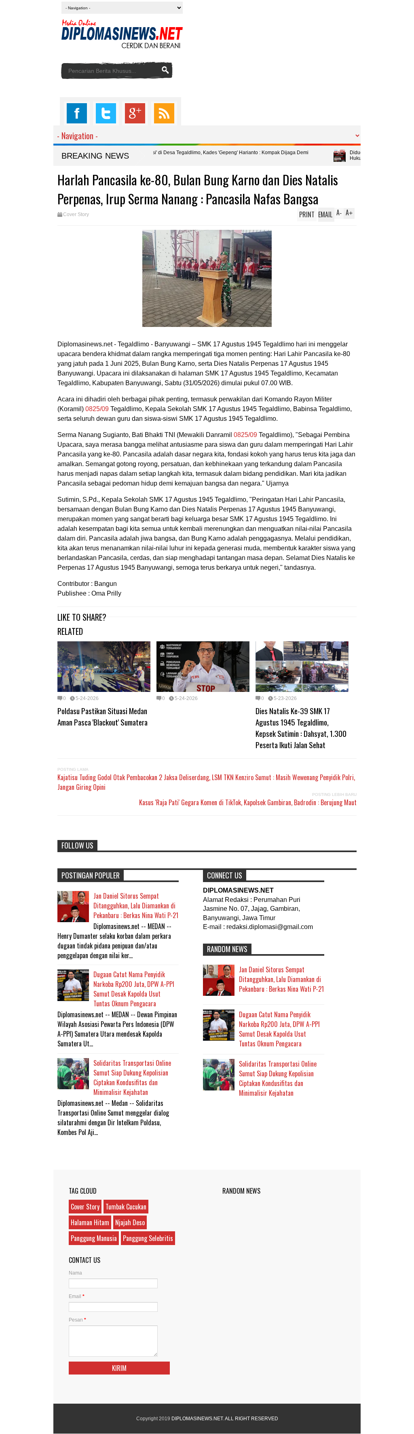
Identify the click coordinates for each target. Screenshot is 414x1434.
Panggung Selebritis (148, 1238)
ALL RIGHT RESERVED (251, 1418)
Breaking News (95, 155)
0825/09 (97, 408)
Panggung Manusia (94, 1238)
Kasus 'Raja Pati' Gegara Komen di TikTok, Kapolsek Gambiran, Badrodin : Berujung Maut (248, 802)
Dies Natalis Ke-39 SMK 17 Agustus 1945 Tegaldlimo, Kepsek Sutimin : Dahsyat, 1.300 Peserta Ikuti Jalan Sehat (301, 727)
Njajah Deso (130, 1222)
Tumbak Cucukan (126, 1206)
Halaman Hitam (90, 1222)
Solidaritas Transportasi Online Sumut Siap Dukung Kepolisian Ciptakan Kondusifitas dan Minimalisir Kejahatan (132, 1077)
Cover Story (76, 214)
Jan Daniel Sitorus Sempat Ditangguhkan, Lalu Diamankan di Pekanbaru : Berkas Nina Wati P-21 (135, 905)
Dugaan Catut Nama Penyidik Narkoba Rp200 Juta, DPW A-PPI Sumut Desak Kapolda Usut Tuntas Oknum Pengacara (133, 988)
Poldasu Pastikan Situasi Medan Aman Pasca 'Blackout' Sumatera (102, 716)
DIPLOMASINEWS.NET (197, 1418)
